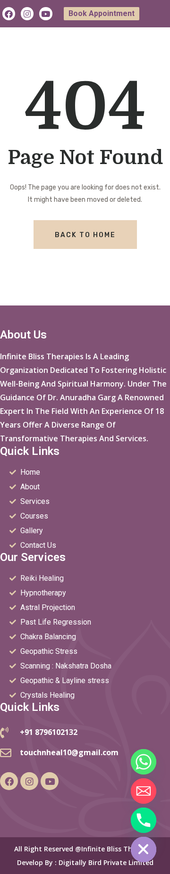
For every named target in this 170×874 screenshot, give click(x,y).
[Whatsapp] (143, 762)
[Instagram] (27, 13)
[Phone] (143, 820)
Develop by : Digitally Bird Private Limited (85, 862)
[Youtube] (45, 13)
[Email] (143, 791)
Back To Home (85, 235)
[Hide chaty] (143, 849)
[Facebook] (8, 13)
